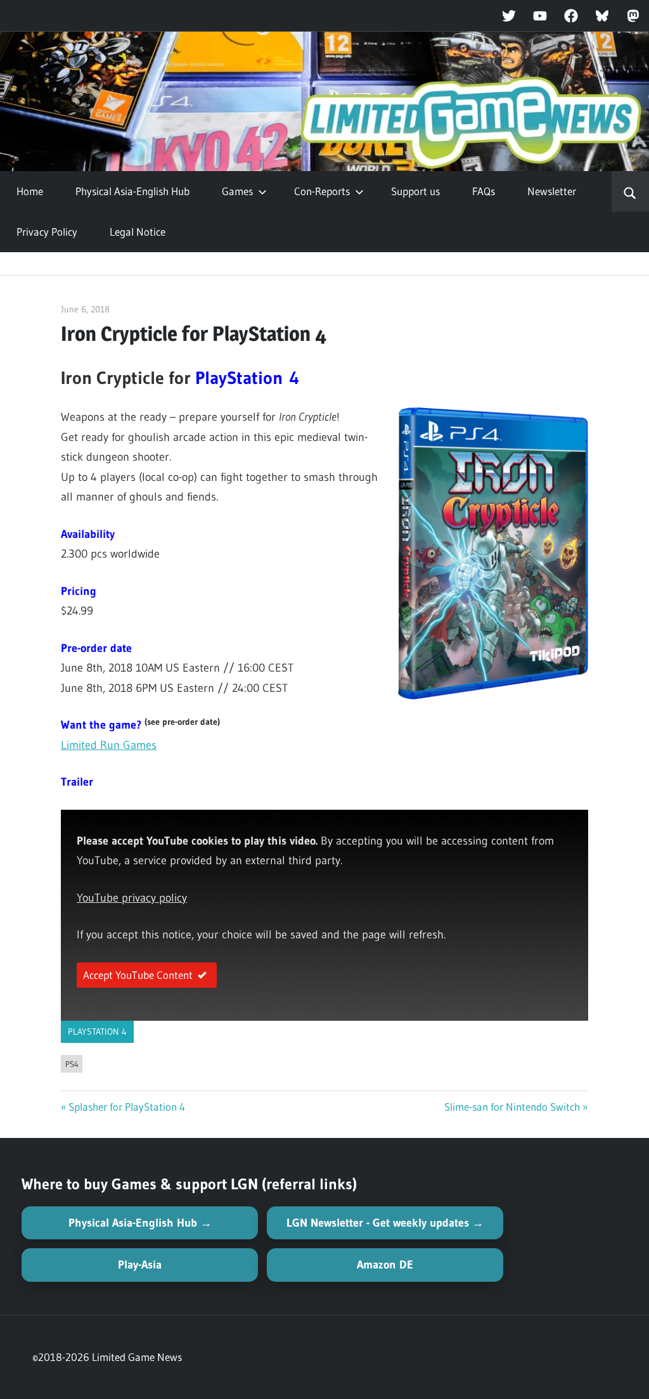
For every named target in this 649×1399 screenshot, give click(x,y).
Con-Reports (322, 191)
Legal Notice (137, 231)
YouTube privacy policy (132, 898)
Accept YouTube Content (138, 974)
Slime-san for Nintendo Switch (512, 1106)
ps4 (72, 1064)
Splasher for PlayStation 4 (126, 1106)
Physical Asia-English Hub (132, 191)
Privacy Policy (46, 231)
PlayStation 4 (97, 1031)
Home (29, 191)
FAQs (483, 191)
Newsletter (551, 191)
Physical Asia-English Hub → (140, 1223)
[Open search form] (630, 191)
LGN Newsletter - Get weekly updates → (385, 1223)
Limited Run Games (109, 745)
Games (237, 191)
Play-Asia (140, 1265)
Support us (415, 191)
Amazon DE (385, 1265)
